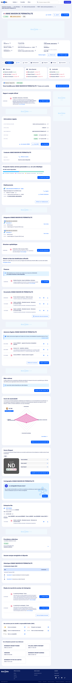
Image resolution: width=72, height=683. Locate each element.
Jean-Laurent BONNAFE (20, 516)
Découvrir (45, 496)
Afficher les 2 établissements (42, 201)
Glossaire (35, 675)
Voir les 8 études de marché (42, 615)
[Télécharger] (47, 297)
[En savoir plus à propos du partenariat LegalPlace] (24, 627)
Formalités (22, 2)
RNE (47, 51)
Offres (29, 2)
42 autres (6, 517)
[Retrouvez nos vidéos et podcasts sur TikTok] (64, 677)
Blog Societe (56, 673)
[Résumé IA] (40, 297)
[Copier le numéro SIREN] (10, 43)
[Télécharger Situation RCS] (48, 139)
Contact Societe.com (37, 673)
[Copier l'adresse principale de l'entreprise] (58, 43)
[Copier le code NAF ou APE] (36, 47)
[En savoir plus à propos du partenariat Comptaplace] (24, 634)
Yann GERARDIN (37, 516)
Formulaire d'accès (7, 262)
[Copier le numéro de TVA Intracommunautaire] (12, 50)
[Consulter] (43, 297)
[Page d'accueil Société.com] (4, 2)
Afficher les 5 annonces (32, 362)
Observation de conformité (11, 221)
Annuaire (15, 676)
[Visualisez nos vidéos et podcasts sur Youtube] (61, 677)
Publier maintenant (44, 362)
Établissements (35, 62)
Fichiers (15, 675)
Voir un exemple (22, 104)
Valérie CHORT (44, 516)
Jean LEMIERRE (11, 516)
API (14, 678)
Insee (45, 51)
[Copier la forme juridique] (35, 50)
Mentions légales (42, 54)
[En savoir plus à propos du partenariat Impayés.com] (48, 627)
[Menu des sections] (3, 63)
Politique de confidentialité (60, 681)
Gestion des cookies (51, 681)
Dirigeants (46, 62)
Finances (54, 62)
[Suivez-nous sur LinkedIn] (55, 677)
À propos (39, 681)
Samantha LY (46, 47)
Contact (26, 62)
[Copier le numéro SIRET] (13, 47)
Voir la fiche (46, 224)
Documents (63, 62)
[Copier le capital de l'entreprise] (48, 128)
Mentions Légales (68, 681)
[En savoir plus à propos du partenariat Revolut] (24, 630)
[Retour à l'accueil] (5, 671)
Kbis (19, 62)
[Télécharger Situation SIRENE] (48, 135)
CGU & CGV (44, 681)
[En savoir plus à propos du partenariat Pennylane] (48, 630)
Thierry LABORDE (29, 516)
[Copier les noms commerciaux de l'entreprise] (48, 131)
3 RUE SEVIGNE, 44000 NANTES (50, 43)
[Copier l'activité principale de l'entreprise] (48, 124)
